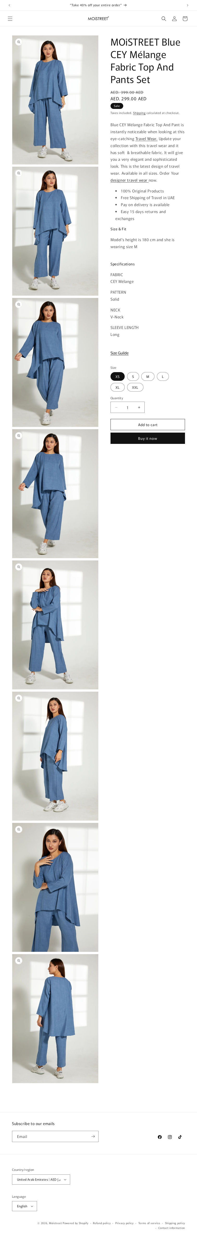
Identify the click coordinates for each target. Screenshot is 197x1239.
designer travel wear (130, 180)
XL (118, 387)
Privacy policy (124, 1223)
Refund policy (102, 1223)
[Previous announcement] (9, 5)
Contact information (171, 1228)
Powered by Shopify (75, 1223)
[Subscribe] (93, 1136)
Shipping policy (175, 1223)
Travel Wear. (146, 138)
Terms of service (149, 1223)
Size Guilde (120, 353)
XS (118, 376)
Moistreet (55, 1223)
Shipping (139, 113)
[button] (10, 18)
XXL (135, 387)
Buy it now (147, 438)
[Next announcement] (187, 5)
